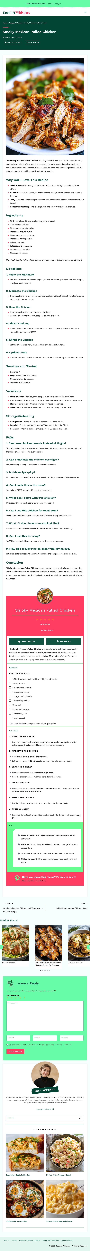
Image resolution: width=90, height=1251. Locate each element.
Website (64, 1038)
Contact (14, 1240)
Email (37, 1038)
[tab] (40, 970)
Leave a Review (32, 42)
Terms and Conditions (50, 1240)
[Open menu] (85, 12)
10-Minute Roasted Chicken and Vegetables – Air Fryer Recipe (23, 908)
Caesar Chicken (8, 963)
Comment (12, 1003)
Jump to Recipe (13, 42)
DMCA (37, 1240)
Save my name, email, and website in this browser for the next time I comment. (40, 1045)
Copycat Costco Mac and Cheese (59, 1221)
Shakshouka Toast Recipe (16, 1221)
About (6, 1240)
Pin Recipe (65, 641)
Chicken (6, 27)
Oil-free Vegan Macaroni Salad (58, 1175)
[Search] (80, 1117)
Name (10, 1038)
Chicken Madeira (76, 963)
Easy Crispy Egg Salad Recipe (18, 1175)
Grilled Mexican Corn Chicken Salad (71, 906)
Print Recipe (28, 641)
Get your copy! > (43, 4)
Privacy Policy (67, 1240)
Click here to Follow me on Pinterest (34, 881)
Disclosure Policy (26, 1240)
